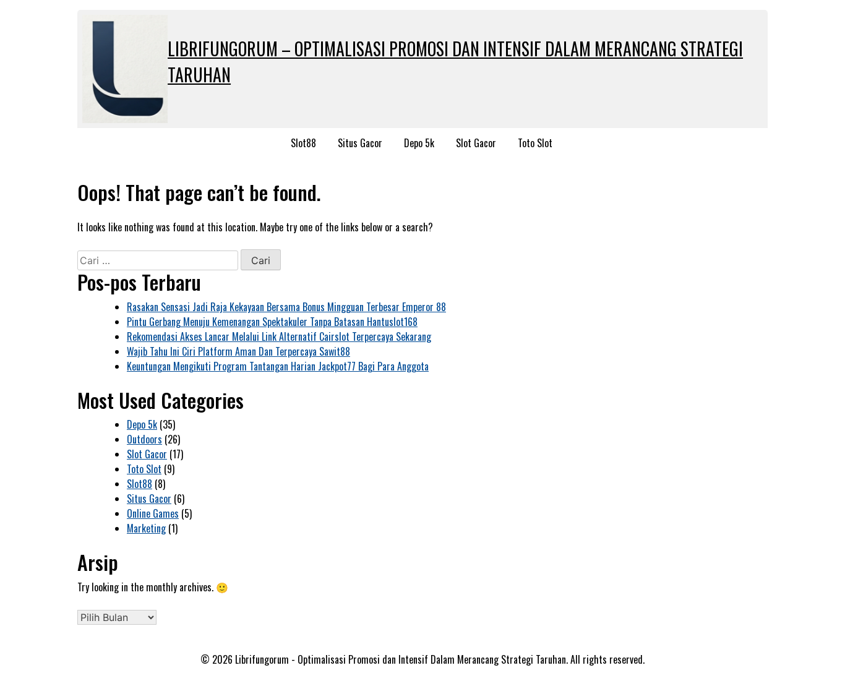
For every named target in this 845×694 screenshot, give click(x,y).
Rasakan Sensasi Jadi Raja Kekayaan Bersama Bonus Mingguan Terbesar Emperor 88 (286, 306)
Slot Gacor (476, 142)
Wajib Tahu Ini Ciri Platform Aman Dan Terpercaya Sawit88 (238, 351)
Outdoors (144, 439)
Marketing (146, 528)
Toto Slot (535, 142)
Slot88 (303, 142)
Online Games (153, 513)
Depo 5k (419, 142)
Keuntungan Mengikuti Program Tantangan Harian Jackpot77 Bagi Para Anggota (278, 366)
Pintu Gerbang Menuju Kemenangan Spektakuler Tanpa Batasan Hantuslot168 (272, 321)
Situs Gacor (360, 142)
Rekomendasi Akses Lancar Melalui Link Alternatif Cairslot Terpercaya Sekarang (279, 336)
